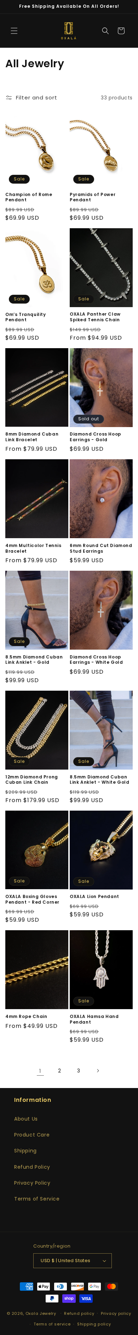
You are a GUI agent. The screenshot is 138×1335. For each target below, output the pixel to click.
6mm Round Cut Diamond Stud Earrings (101, 548)
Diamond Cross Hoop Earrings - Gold (95, 436)
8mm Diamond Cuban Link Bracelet (31, 436)
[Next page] (97, 1070)
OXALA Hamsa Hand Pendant (94, 1019)
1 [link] (40, 1071)
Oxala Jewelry (40, 1313)
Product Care (32, 1134)
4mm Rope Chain (26, 1016)
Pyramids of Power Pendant (92, 197)
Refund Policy (32, 1166)
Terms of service (52, 1324)
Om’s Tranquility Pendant (25, 317)
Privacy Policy (32, 1182)
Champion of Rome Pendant (28, 197)
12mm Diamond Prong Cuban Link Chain (31, 779)
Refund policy (79, 1313)
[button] (14, 31)
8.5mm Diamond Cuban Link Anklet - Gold (34, 659)
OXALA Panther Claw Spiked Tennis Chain (95, 316)
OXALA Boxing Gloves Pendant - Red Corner (32, 899)
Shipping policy (94, 1324)
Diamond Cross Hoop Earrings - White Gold (96, 659)
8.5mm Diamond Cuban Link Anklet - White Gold (99, 779)
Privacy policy (116, 1313)
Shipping (25, 1150)
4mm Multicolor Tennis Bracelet (33, 548)
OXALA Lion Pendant (94, 896)
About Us (26, 1118)
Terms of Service (37, 1198)
